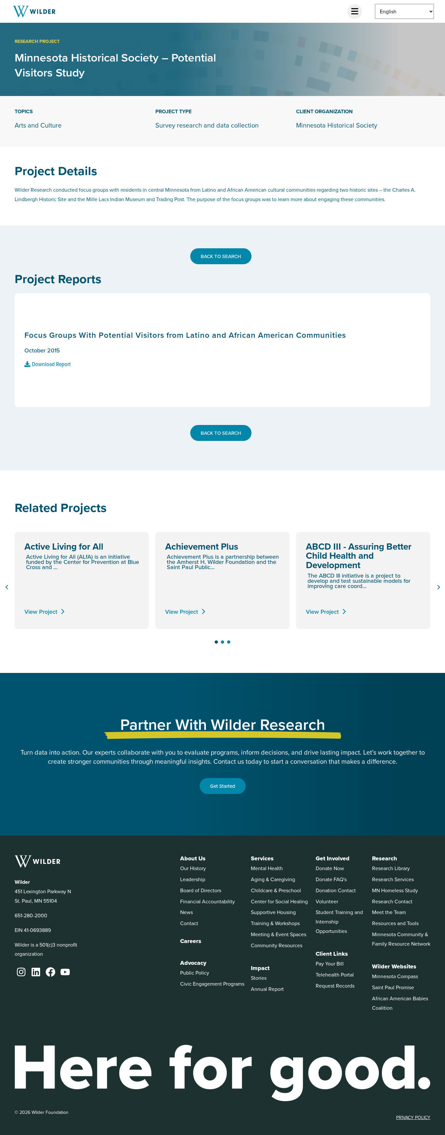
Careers (190, 941)
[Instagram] (21, 971)
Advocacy (193, 963)
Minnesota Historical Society (336, 125)
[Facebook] (50, 971)
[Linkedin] (35, 971)
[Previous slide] (7, 587)
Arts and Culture (38, 125)
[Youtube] (65, 971)
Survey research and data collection (207, 125)
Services (262, 858)
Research (384, 858)
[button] (216, 642)
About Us (193, 858)
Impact (260, 968)
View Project (40, 612)
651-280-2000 (31, 915)
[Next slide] (438, 587)
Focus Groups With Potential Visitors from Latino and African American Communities (185, 335)
